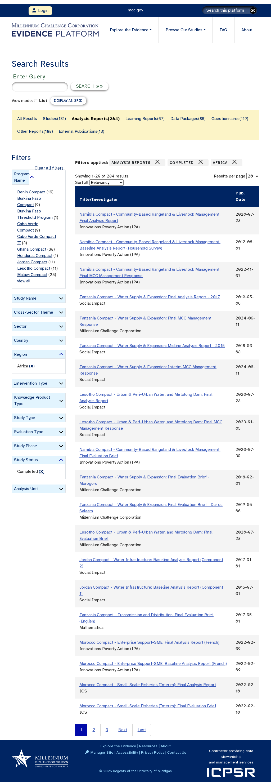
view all (23, 281)
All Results (27, 118)
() (32, 366)
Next (122, 729)
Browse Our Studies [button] (184, 30)
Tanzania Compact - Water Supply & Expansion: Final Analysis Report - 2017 (149, 297)
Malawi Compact (32, 274)
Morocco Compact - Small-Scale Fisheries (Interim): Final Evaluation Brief (147, 706)
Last (142, 729)
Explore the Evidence (118, 746)
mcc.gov (135, 10)
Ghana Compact (31, 249)
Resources (148, 746)
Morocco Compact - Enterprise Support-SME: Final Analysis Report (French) (149, 642)
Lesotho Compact (33, 268)
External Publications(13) (81, 131)
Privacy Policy (152, 752)
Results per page (229, 176)
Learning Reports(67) (145, 118)
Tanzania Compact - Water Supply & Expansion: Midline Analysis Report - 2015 (152, 345)
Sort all (81, 182)
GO (253, 10)
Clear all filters (49, 168)
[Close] (157, 162)
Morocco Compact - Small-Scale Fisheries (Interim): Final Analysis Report (147, 684)
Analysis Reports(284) (96, 118)
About (246, 30)
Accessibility (127, 752)
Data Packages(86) (188, 118)
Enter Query (29, 76)
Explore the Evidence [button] (129, 30)
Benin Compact (31, 192)
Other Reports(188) (35, 131)
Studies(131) (54, 118)
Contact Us (176, 752)
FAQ (223, 30)
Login (42, 10)
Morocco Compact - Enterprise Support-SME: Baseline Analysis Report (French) (153, 663)
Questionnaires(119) (229, 118)
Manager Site (102, 752)
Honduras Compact (34, 255)
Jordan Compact (32, 262)
